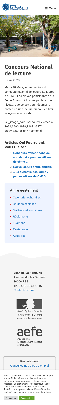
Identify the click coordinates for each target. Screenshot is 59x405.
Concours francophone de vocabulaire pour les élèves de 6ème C (32, 157)
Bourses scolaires (24, 203)
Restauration (21, 229)
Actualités (19, 235)
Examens (19, 223)
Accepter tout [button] (27, 398)
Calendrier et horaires (27, 197)
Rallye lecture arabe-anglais (32, 166)
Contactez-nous (24, 290)
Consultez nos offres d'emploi (29, 365)
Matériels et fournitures (27, 210)
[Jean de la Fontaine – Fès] (15, 7)
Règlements (21, 216)
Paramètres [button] (11, 398)
